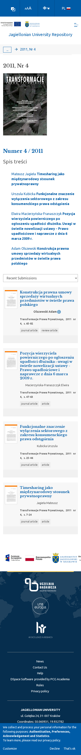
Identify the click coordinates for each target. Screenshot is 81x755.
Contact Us (40, 667)
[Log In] (46, 7)
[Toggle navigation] (76, 25)
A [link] (25, 8)
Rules (40, 685)
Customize (10, 748)
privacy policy (51, 740)
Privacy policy (40, 691)
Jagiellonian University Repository (40, 34)
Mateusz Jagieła (37, 179)
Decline (55, 748)
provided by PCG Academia (52, 679)
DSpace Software (21, 679)
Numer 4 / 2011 (23, 151)
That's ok (69, 748)
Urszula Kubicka (42, 199)
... (7, 50)
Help (40, 673)
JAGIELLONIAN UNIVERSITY (40, 710)
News (40, 661)
